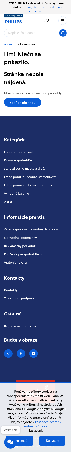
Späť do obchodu (22, 102)
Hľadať (63, 33)
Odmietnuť (19, 440)
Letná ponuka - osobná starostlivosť (30, 176)
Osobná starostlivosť (18, 152)
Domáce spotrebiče (18, 160)
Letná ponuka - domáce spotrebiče (29, 185)
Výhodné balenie (16, 193)
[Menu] (62, 20)
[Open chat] (10, 441)
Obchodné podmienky (20, 237)
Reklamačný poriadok (20, 245)
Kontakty (11, 290)
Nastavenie (36, 430)
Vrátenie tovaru (15, 262)
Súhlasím (52, 440)
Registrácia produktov (20, 326)
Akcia (8, 201)
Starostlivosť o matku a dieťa (24, 168)
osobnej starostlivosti (35, 7)
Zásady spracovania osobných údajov (31, 229)
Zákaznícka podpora (19, 298)
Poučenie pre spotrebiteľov (23, 254)
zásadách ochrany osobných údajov (42, 423)
